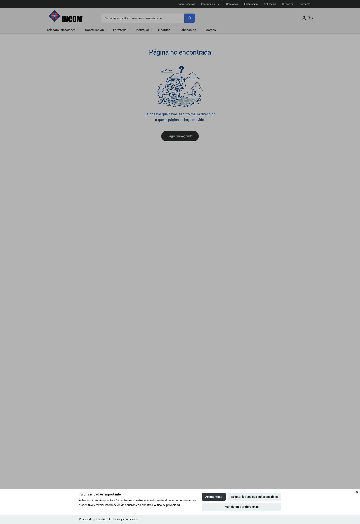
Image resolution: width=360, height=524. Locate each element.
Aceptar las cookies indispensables (254, 496)
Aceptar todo (213, 496)
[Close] (357, 492)
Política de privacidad (92, 519)
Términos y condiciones (124, 519)
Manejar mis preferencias (242, 506)
